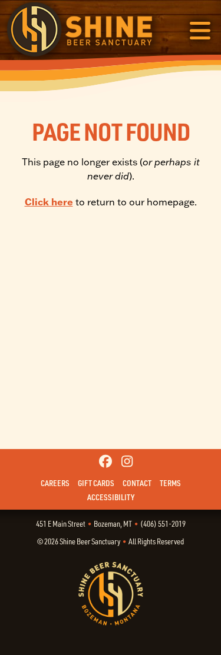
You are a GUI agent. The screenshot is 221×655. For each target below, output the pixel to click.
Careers (55, 483)
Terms (170, 483)
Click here (49, 202)
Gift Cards (96, 483)
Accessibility (110, 497)
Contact (137, 483)
